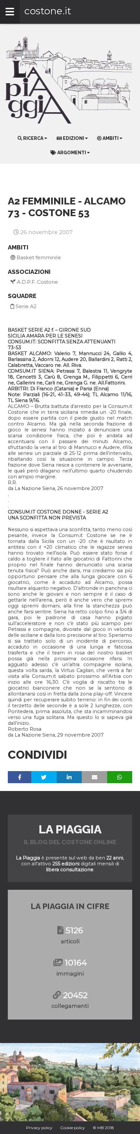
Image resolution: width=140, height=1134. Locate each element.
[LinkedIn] (69, 777)
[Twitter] (44, 777)
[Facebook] (19, 777)
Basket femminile (38, 257)
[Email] (94, 777)
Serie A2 (25, 306)
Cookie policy (72, 1127)
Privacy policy (39, 1127)
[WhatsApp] (119, 777)
